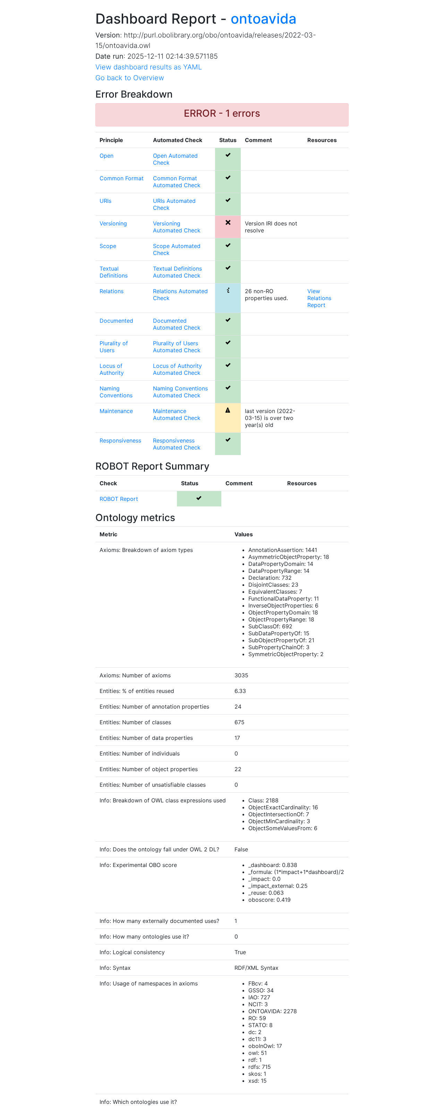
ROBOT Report (119, 498)
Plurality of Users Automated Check (176, 347)
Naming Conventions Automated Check (180, 392)
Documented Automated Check (176, 324)
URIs (105, 200)
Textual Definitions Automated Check (177, 272)
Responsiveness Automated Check (176, 444)
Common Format (122, 178)
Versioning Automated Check (176, 227)
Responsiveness (120, 440)
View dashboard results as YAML (148, 67)
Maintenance (116, 410)
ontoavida (264, 18)
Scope (108, 245)
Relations (111, 291)
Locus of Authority (112, 369)
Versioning (113, 223)
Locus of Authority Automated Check (177, 369)
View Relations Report (319, 298)
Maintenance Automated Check (176, 414)
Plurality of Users (114, 347)
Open (106, 155)
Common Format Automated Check (176, 182)
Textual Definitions (114, 272)
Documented (116, 320)
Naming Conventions (116, 392)
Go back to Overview (129, 78)
